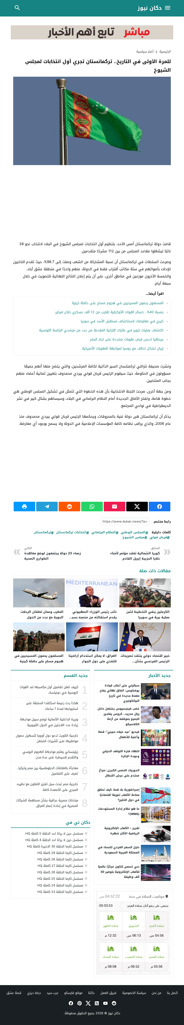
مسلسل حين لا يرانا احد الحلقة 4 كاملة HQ (54, 840)
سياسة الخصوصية (134, 993)
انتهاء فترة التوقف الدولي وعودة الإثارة (120, 754)
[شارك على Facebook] (159, 506)
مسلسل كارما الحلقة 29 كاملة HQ (60, 853)
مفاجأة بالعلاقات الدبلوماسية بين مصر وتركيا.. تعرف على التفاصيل (47, 771)
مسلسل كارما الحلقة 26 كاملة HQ (60, 872)
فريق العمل (108, 993)
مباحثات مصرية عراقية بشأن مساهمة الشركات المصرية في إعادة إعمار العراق (47, 803)
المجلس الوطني (133, 532)
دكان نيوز (150, 8)
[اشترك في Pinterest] (79, 1003)
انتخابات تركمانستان (71, 532)
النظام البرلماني (103, 532)
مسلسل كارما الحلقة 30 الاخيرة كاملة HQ (55, 846)
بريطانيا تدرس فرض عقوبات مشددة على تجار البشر (126, 339)
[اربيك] (92, 38)
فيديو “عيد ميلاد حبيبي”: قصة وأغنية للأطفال (118, 734)
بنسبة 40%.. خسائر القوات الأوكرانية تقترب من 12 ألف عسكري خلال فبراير (109, 312)
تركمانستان (42, 532)
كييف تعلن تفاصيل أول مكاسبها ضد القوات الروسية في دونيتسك (49, 690)
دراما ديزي (34, 993)
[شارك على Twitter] (137, 506)
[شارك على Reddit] (69, 506)
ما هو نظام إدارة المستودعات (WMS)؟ (118, 811)
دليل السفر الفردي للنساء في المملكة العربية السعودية (118, 850)
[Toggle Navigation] (169, 8)
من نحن (156, 993)
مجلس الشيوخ (133, 537)
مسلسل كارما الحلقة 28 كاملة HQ (60, 859)
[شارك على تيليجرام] (47, 506)
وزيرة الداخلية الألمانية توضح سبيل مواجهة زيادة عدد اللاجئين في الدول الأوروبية (49, 722)
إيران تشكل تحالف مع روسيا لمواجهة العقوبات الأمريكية (122, 348)
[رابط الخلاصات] (96, 1003)
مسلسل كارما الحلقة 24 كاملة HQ (60, 885)
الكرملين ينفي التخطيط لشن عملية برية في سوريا (148, 614)
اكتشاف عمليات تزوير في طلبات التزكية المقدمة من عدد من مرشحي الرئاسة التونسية (101, 330)
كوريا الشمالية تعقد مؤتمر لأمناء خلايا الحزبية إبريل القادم (135, 553)
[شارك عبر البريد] (114, 506)
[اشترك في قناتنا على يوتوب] (105, 1003)
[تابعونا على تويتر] (88, 1003)
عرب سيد (52, 993)
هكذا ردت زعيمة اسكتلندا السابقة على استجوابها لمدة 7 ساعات (52, 706)
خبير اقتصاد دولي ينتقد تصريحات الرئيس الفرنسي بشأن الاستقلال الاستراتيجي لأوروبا (145, 661)
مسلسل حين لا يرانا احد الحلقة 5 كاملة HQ (54, 833)
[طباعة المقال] (24, 506)
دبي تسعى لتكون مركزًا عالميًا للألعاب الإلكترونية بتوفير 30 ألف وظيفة (118, 871)
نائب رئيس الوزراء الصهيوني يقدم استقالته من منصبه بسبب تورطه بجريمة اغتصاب (93, 617)
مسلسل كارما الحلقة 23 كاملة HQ (60, 892)
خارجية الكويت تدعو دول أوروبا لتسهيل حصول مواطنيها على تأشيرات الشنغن (47, 738)
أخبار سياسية (145, 51)
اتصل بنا (172, 993)
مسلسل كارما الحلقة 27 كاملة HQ (60, 866)
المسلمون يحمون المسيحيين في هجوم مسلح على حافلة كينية (117, 303)
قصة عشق (13, 993)
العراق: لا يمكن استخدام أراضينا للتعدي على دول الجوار (93, 658)
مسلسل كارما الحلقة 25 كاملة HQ (60, 879)
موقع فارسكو (73, 993)
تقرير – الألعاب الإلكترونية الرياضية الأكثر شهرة (121, 830)
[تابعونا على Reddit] (113, 1003)
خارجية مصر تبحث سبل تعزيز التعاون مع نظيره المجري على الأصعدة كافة (47, 787)
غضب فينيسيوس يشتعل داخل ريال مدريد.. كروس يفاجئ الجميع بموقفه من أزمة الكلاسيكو (118, 716)
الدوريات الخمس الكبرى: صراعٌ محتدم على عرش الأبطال (119, 773)
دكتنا (91, 993)
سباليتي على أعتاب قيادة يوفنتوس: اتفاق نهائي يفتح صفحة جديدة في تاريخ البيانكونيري (119, 693)
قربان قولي (158, 537)
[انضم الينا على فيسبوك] (70, 1003)
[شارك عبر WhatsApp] (92, 506)
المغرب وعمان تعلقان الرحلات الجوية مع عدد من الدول (41, 614)
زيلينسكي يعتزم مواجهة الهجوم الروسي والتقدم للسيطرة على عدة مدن (50, 754)
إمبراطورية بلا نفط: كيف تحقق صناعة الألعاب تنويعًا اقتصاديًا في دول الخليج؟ (118, 795)
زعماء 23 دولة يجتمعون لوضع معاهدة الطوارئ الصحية (52, 553)
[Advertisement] (92, 203)
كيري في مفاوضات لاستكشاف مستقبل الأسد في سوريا (122, 321)
